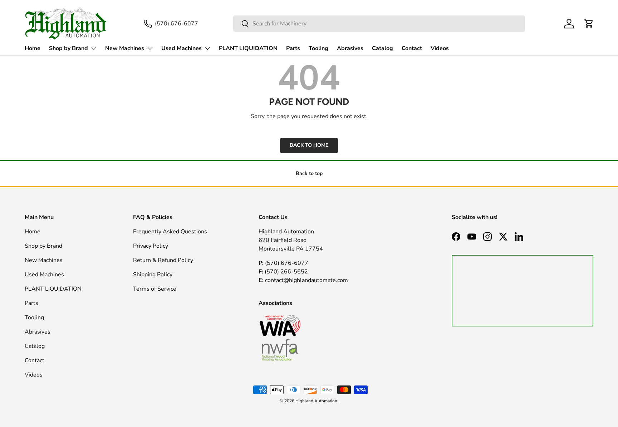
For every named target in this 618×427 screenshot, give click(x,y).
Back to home (309, 145)
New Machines (124, 48)
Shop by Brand (68, 48)
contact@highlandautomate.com (306, 280)
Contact (412, 48)
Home (32, 48)
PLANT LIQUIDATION (248, 48)
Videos (440, 48)
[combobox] (379, 23)
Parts (293, 48)
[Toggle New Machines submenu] (150, 48)
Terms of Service (154, 289)
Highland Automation (316, 401)
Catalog (382, 48)
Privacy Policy (150, 246)
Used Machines (181, 48)
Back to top (309, 173)
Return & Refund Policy (163, 260)
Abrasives (350, 48)
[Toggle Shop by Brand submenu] (93, 48)
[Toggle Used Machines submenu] (207, 48)
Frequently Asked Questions (170, 232)
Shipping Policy (152, 274)
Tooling (318, 48)
